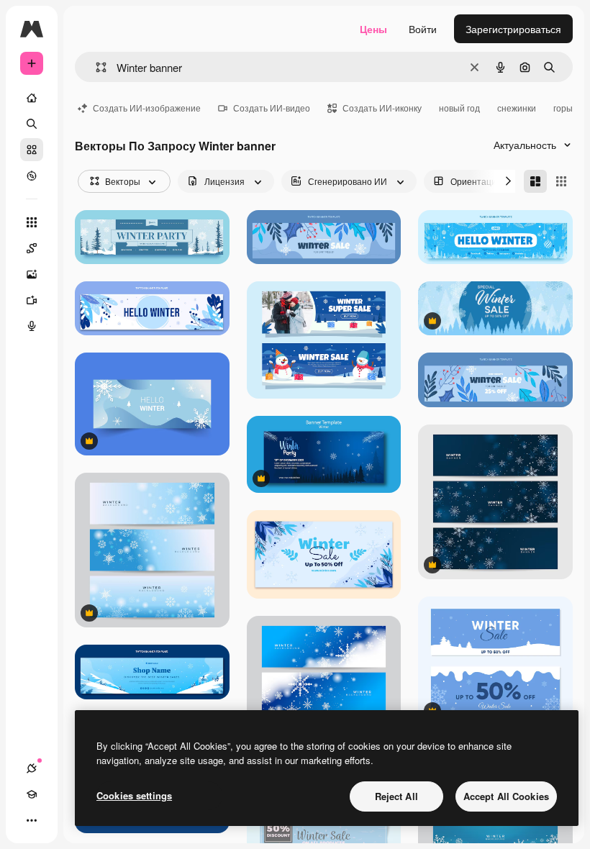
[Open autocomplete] (95, 67)
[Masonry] (535, 181)
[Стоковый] (31, 149)
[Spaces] (31, 248)
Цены (373, 29)
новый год (459, 107)
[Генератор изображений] (31, 274)
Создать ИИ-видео (271, 107)
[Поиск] (31, 123)
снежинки (516, 107)
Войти (423, 29)
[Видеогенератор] (31, 300)
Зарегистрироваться (513, 29)
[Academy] (31, 794)
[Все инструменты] (31, 222)
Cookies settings (134, 795)
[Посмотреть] (31, 175)
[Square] (561, 181)
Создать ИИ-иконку (382, 107)
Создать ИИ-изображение (147, 107)
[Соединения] (31, 768)
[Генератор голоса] (31, 325)
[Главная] (31, 97)
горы (563, 107)
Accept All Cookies (506, 796)
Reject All (396, 796)
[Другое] (31, 820)
